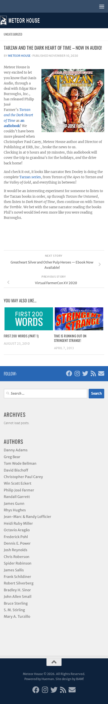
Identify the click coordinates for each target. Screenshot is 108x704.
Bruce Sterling (16, 603)
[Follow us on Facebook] (69, 373)
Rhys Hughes (15, 510)
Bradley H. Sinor (17, 590)
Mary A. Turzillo (17, 616)
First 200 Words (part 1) (21, 335)
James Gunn (14, 503)
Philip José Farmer (19, 490)
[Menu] (101, 6)
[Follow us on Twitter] (85, 373)
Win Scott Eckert (17, 483)
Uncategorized (13, 34)
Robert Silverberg (18, 583)
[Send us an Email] (101, 373)
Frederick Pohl (16, 537)
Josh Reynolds (15, 550)
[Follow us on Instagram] (77, 373)
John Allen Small (17, 596)
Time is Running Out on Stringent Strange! (70, 338)
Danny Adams (16, 450)
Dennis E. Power (17, 543)
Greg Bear (12, 457)
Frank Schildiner (17, 576)
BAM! (80, 679)
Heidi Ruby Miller (18, 523)
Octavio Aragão (17, 530)
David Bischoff (16, 470)
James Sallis (14, 570)
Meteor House (19, 55)
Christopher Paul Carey (23, 477)
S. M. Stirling (14, 610)
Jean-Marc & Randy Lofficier (27, 516)
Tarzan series (30, 177)
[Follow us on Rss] (93, 373)
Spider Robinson (17, 563)
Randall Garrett (17, 496)
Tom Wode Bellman (20, 463)
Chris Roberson (16, 556)
